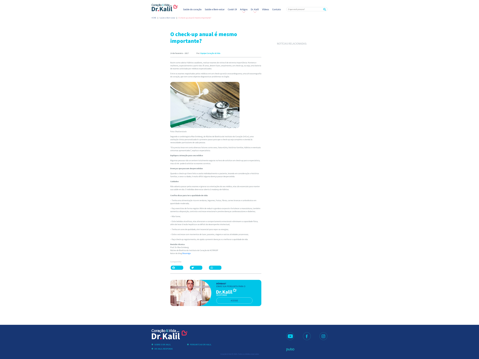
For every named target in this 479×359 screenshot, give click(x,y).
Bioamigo (186, 253)
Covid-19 (232, 9)
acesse (234, 300)
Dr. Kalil (255, 9)
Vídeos (265, 9)
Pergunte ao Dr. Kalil (200, 344)
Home (154, 17)
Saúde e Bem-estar (215, 9)
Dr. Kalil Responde (163, 349)
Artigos (243, 9)
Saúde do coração (192, 9)
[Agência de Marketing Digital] (290, 350)
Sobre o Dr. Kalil (162, 344)
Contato (276, 9)
